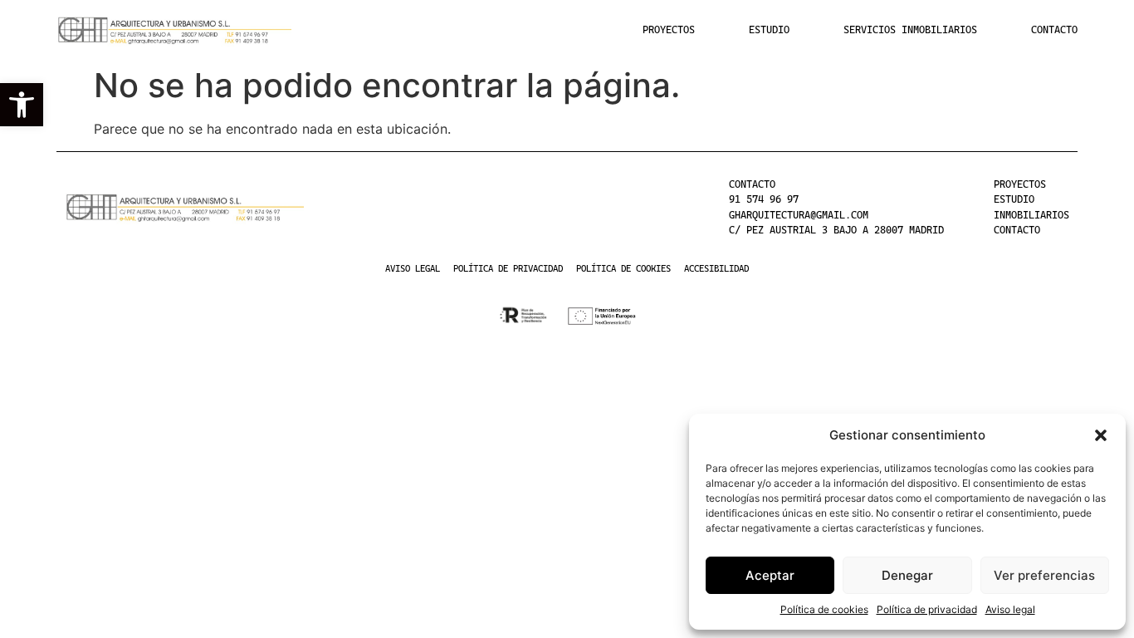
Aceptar (769, 575)
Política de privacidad (927, 609)
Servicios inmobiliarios (910, 30)
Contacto (1054, 30)
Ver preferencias (1044, 575)
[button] (21, 104)
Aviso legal (1010, 609)
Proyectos (669, 30)
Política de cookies (824, 609)
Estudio (769, 30)
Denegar (907, 575)
